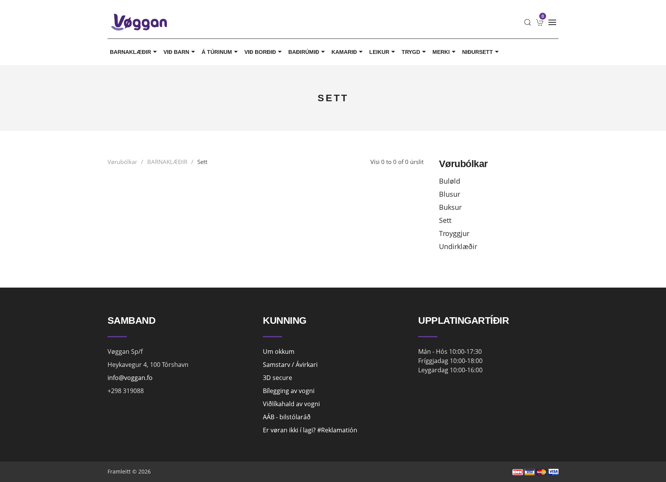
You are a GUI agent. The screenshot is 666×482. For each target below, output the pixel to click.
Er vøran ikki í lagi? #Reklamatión (310, 430)
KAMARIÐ (344, 52)
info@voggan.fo (130, 377)
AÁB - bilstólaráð (287, 417)
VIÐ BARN (176, 52)
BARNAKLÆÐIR (130, 52)
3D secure (277, 377)
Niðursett (477, 52)
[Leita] (527, 22)
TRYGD (411, 52)
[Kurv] (540, 22)
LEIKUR (379, 52)
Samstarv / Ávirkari (290, 364)
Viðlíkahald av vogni (291, 404)
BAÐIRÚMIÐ (303, 52)
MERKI (441, 52)
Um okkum (278, 351)
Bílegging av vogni (288, 391)
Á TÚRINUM (217, 52)
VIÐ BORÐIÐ (260, 52)
